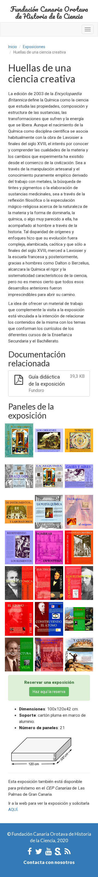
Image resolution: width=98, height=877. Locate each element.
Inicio (12, 47)
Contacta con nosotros (49, 862)
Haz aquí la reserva (49, 691)
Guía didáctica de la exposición (57, 383)
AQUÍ (12, 809)
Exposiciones (34, 47)
